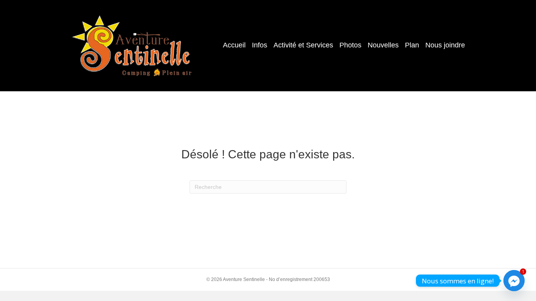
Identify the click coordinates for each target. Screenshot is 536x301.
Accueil (234, 45)
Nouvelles (383, 45)
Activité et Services (303, 45)
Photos (350, 45)
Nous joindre (445, 45)
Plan (412, 45)
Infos (259, 45)
